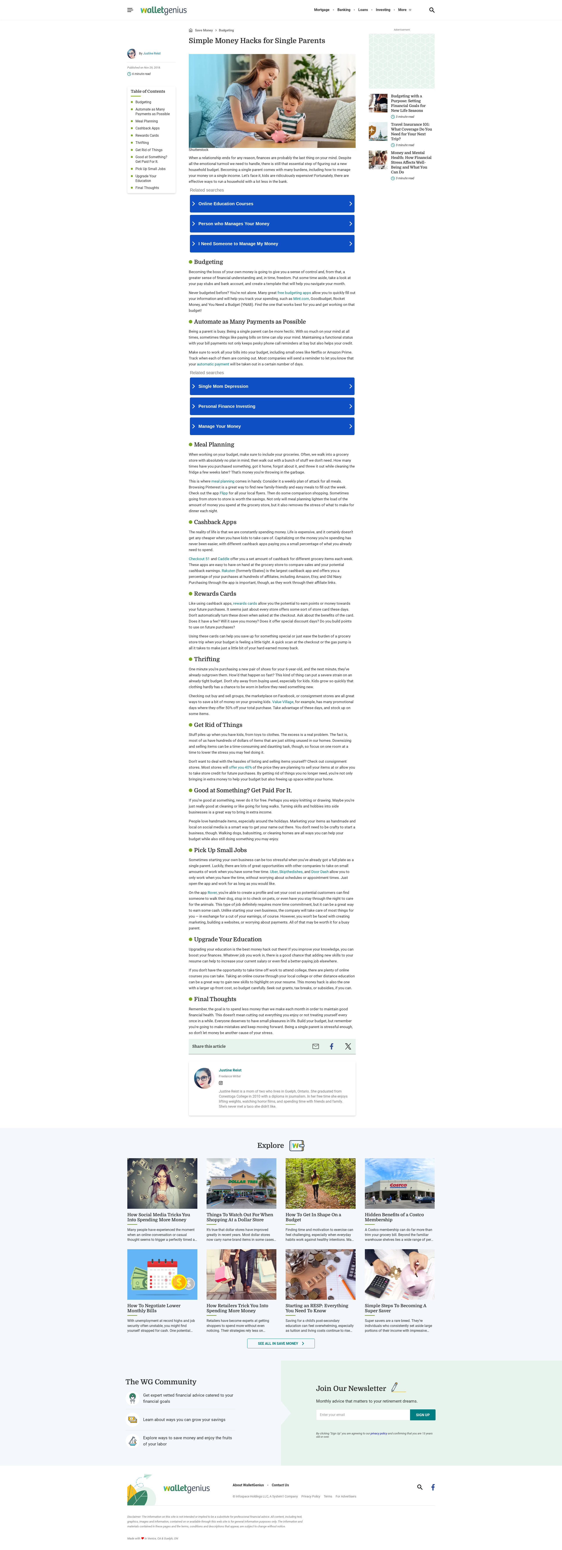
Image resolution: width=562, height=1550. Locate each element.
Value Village (283, 702)
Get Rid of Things (148, 150)
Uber (274, 871)
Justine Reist (152, 53)
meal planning (222, 481)
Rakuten (228, 570)
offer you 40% (240, 767)
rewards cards (245, 603)
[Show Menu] (130, 10)
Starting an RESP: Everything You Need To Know (317, 1308)
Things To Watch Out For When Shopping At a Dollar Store (240, 1217)
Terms (328, 1496)
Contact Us (280, 1485)
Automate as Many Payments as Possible (152, 111)
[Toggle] (410, 10)
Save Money (204, 30)
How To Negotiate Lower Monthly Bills (153, 1308)
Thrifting (142, 143)
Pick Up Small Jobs (150, 169)
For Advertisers (346, 1496)
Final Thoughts (147, 188)
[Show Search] (432, 10)
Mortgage (322, 10)
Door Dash (320, 871)
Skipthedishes (291, 871)
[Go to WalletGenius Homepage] (158, 11)
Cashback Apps (147, 128)
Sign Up (423, 1415)
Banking (343, 10)
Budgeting (226, 30)
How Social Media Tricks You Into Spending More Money (158, 1217)
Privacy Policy (310, 1496)
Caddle (223, 559)
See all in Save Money (278, 1343)
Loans (363, 10)
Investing (383, 10)
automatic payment (213, 364)
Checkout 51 (199, 559)
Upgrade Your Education (145, 178)
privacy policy (379, 1433)
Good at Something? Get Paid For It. (151, 159)
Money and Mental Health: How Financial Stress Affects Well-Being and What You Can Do (411, 162)
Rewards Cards (147, 135)
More (402, 10)
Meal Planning (146, 121)
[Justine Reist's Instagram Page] (221, 1083)
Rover (212, 892)
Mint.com (301, 298)
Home (190, 30)
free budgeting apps (294, 292)
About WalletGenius (248, 1485)
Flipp (224, 493)
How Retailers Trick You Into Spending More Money (237, 1308)
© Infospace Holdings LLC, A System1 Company (265, 1496)
